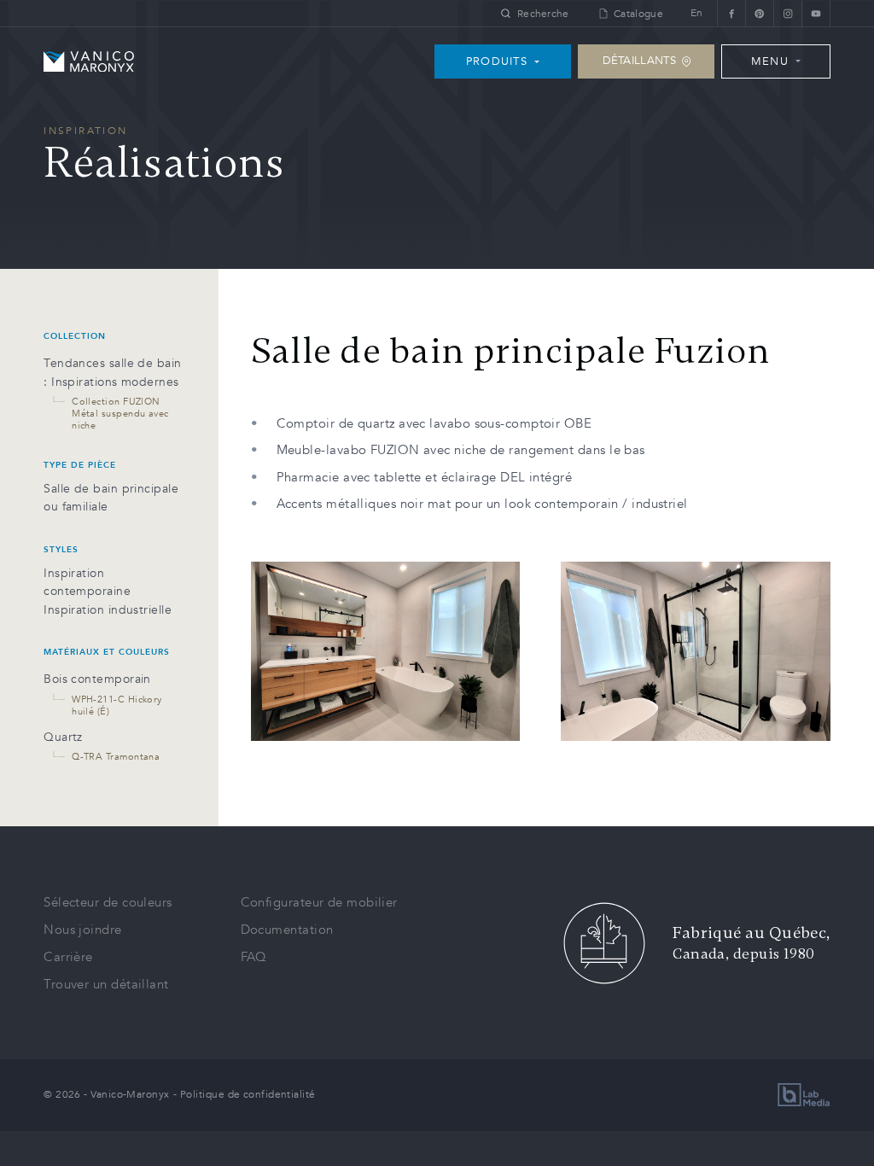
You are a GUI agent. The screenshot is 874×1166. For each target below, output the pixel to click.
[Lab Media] (804, 1094)
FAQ (254, 956)
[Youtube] (815, 13)
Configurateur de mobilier (319, 902)
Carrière (68, 956)
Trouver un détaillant (106, 984)
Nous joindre (82, 929)
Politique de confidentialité (248, 1094)
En (696, 13)
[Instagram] (787, 13)
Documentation (287, 929)
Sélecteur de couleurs (108, 902)
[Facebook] (731, 13)
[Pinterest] (759, 13)
